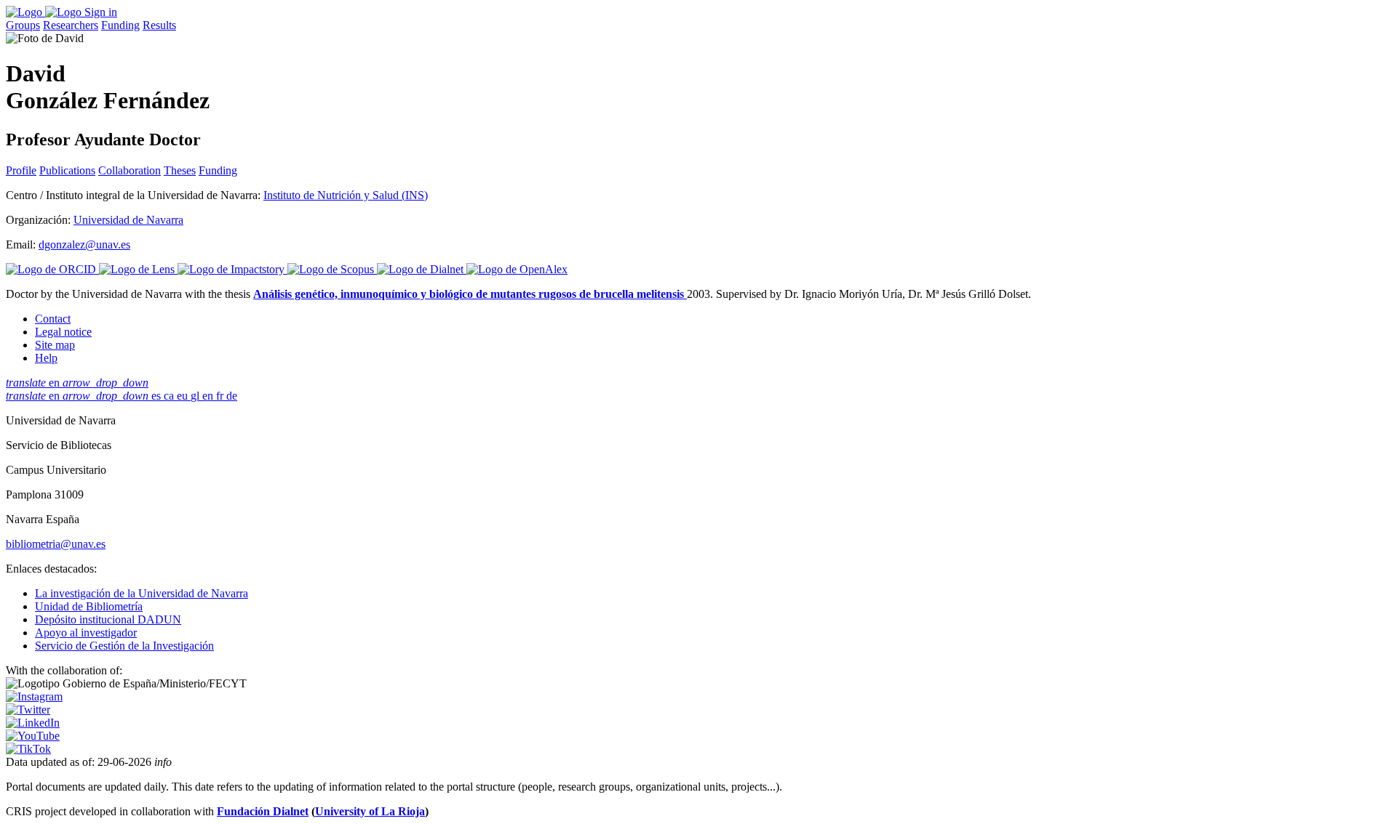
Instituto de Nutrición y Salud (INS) (345, 195)
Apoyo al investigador (86, 632)
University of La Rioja (370, 811)
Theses (180, 170)
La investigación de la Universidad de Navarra (141, 593)
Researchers (70, 25)
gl (196, 395)
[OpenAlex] (517, 269)
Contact (53, 318)
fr (221, 395)
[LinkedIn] (33, 722)
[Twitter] (28, 709)
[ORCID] (52, 269)
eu (184, 395)
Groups (23, 25)
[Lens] (138, 269)
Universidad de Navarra (128, 220)
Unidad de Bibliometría (89, 606)
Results (159, 25)
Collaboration (129, 170)
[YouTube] (33, 736)
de (231, 395)
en (77, 382)
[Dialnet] (421, 269)
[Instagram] (34, 696)
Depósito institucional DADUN (108, 619)
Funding (120, 25)
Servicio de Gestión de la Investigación (124, 645)
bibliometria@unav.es (56, 544)
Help (46, 358)
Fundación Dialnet (263, 811)
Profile (21, 170)
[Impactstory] (232, 269)
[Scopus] (332, 269)
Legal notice (63, 332)
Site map (55, 345)
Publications (67, 170)
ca (170, 395)
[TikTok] (28, 749)
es (157, 395)
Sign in (100, 12)
